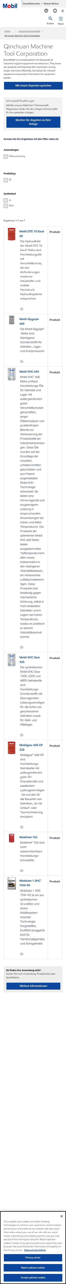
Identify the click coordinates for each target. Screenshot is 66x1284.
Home (7, 31)
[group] (31, 156)
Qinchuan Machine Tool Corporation (22, 35)
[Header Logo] (10, 4)
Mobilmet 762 (28, 837)
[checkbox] (6, 157)
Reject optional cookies (33, 1267)
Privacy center (33, 1257)
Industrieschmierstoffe (29, 31)
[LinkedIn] (46, 11)
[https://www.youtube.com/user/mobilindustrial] (55, 11)
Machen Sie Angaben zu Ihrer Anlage (33, 122)
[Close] (62, 1216)
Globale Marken (51, 3)
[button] (61, 20)
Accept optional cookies (33, 1277)
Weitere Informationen (33, 986)
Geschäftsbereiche (31, 3)
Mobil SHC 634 (29, 371)
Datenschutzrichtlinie (35, 1250)
